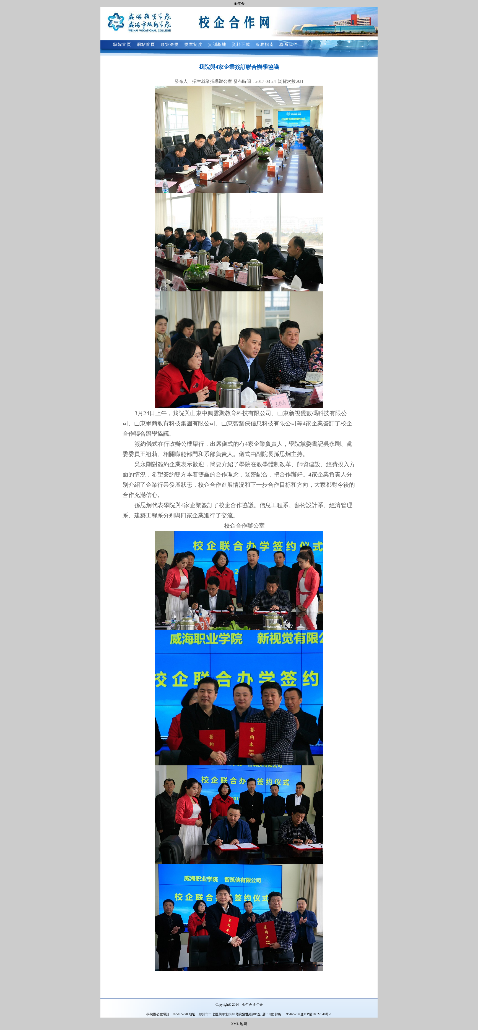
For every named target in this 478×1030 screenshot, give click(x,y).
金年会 (239, 3)
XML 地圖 (239, 1024)
